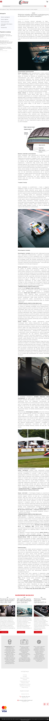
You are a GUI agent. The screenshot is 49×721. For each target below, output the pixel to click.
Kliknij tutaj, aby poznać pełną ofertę (35, 588)
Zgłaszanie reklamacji (25, 685)
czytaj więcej (4, 632)
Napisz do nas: (25, 697)
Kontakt (25, 676)
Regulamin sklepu (24, 678)
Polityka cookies (25, 682)
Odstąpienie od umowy (24, 684)
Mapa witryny (25, 687)
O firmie (25, 675)
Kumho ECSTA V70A (27, 509)
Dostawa (25, 679)
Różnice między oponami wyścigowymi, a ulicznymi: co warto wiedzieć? (41, 602)
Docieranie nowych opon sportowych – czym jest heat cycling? (7, 601)
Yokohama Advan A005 (38, 488)
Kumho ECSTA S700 (24, 488)
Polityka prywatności (25, 681)
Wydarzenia (4, 27)
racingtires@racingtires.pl (25, 700)
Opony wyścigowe (5, 17)
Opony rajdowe (4, 19)
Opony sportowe (5, 21)
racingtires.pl (25, 671)
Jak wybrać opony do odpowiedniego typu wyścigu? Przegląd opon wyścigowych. (6, 42)
